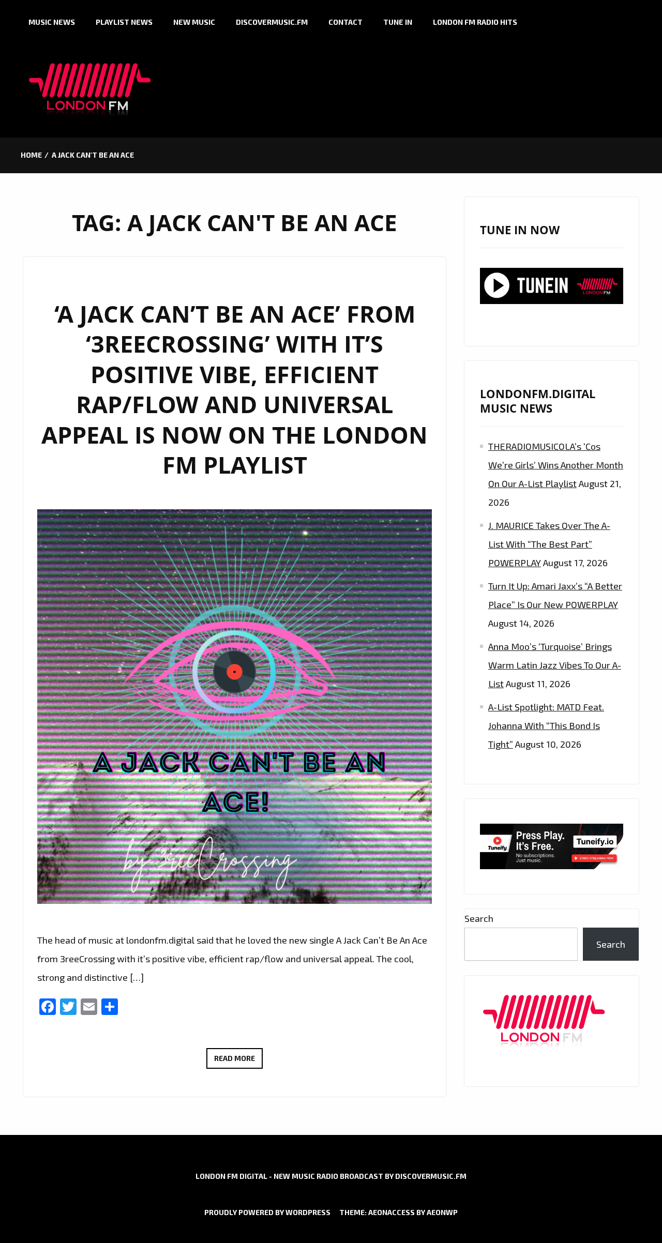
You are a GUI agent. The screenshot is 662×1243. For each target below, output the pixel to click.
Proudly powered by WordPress (267, 1212)
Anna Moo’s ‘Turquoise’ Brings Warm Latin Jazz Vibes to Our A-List (554, 665)
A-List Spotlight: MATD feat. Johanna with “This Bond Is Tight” (546, 725)
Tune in (397, 22)
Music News (51, 22)
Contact (345, 22)
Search (478, 918)
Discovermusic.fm (272, 22)
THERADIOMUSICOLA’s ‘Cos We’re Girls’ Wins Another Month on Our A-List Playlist (555, 465)
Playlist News (124, 22)
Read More (238, 1061)
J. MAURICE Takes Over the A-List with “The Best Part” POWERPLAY (549, 544)
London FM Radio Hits (475, 22)
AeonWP (442, 1212)
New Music (194, 22)
